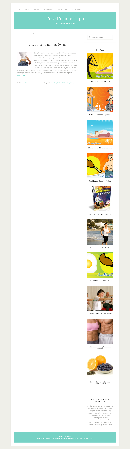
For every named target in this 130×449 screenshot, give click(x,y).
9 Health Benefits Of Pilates (100, 81)
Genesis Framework (62, 438)
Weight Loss (27, 83)
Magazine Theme (50, 438)
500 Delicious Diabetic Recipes (100, 214)
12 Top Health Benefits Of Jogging (100, 247)
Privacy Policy (78, 438)
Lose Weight (67, 83)
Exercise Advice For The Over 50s (100, 314)
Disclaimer (71, 438)
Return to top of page (65, 436)
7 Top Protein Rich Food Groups (100, 281)
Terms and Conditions (88, 438)
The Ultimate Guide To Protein (100, 181)
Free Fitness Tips (65, 18)
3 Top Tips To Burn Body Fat (47, 44)
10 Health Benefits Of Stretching (100, 148)
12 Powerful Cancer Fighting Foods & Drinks (100, 383)
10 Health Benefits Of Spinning (100, 115)
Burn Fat (61, 83)
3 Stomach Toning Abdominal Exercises (100, 348)
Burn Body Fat (55, 83)
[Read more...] (21, 75)
